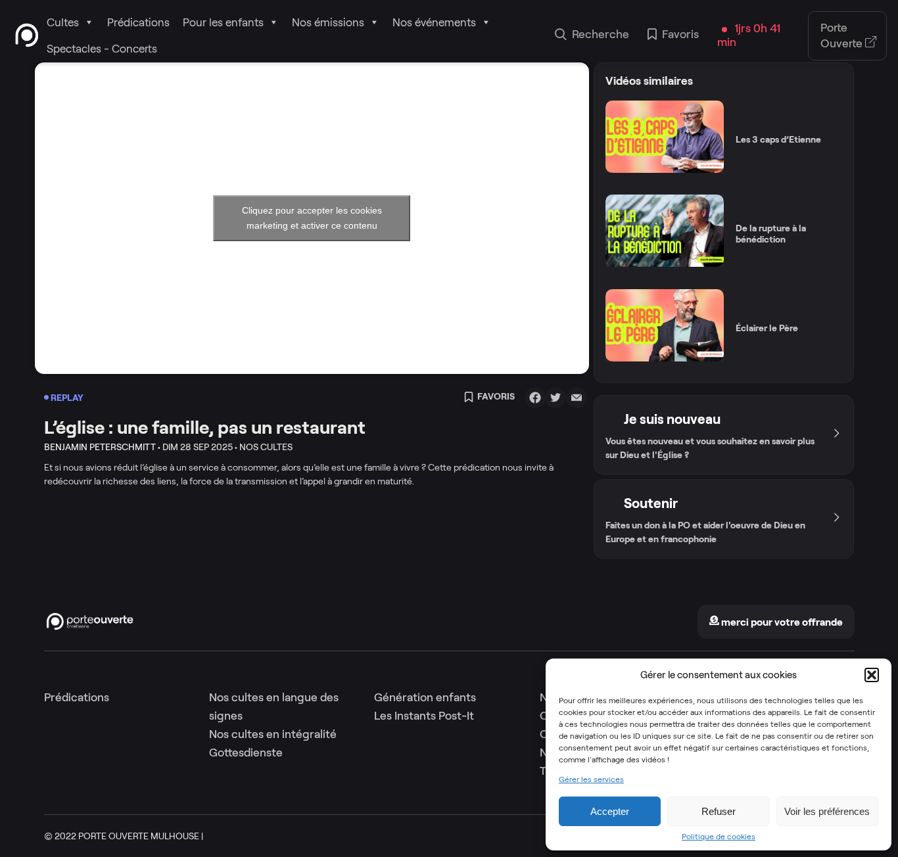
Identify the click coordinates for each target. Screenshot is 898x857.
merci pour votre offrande (781, 622)
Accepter (609, 811)
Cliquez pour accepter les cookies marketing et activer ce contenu (312, 218)
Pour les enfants (223, 22)
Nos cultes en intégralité (273, 734)
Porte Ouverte (842, 35)
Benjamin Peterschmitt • (102, 447)
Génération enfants (425, 697)
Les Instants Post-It (424, 715)
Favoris (680, 34)
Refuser (718, 811)
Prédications (138, 22)
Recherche (600, 34)
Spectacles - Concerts (102, 49)
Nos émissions (328, 22)
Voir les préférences (827, 811)
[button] (871, 675)
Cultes (63, 22)
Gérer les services (591, 779)
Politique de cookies (718, 837)
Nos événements (434, 22)
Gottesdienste (246, 752)
